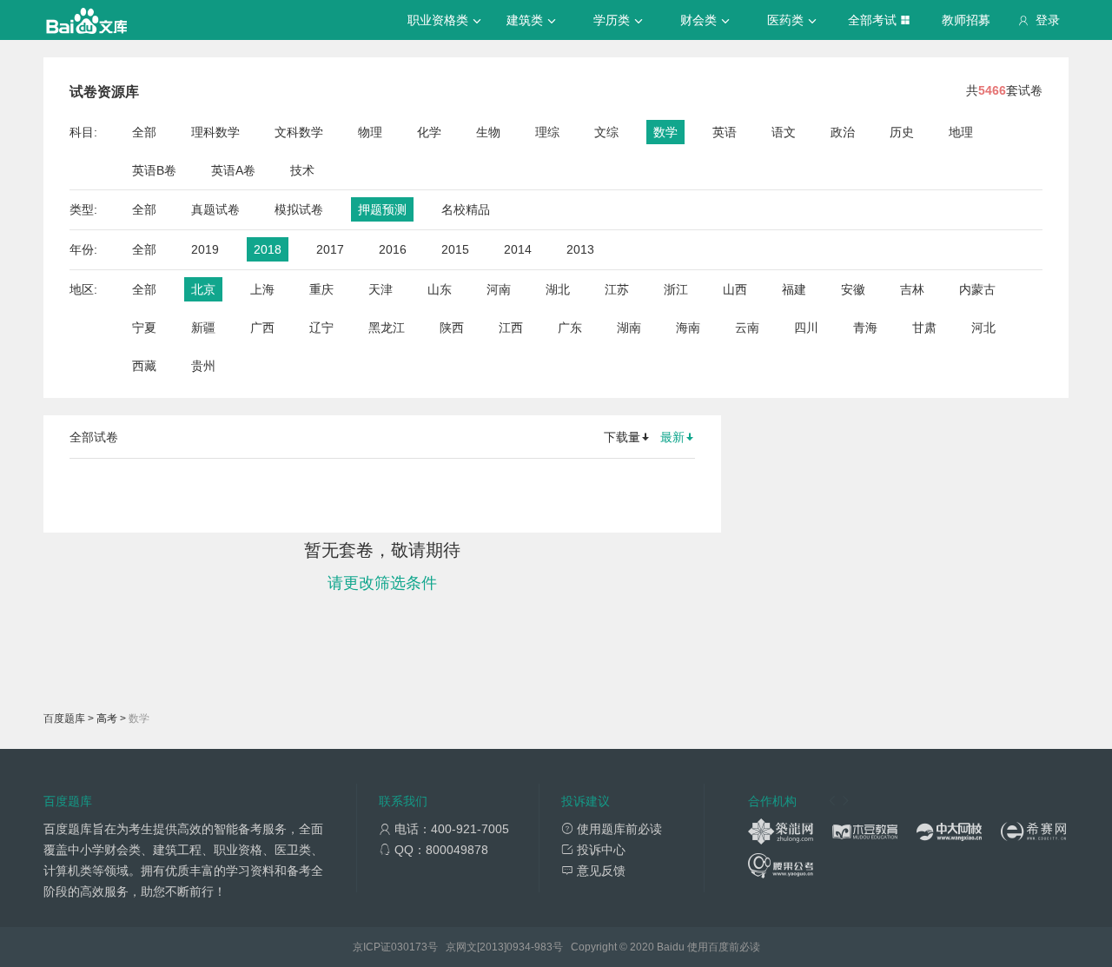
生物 (488, 132)
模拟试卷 (299, 209)
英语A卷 (233, 170)
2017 (330, 249)
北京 (203, 289)
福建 (794, 289)
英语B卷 (154, 170)
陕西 (452, 327)
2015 (455, 249)
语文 (783, 132)
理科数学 (215, 132)
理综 (547, 132)
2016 (393, 249)
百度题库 (64, 718)
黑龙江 (386, 327)
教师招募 (966, 20)
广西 (262, 327)
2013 (580, 249)
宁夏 (144, 327)
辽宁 (321, 327)
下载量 (622, 437)
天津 (380, 289)
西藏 (144, 366)
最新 (672, 437)
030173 (409, 947)
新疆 (203, 327)
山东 (439, 289)
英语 (724, 132)
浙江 (676, 289)
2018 (267, 249)
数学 (665, 132)
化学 (429, 132)
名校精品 (465, 209)
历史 (902, 132)
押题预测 (382, 209)
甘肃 (924, 327)
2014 (518, 249)
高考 (106, 718)
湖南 (629, 327)
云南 (747, 327)
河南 (498, 289)
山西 (735, 289)
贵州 (203, 366)
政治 (843, 132)
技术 (302, 170)
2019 (205, 249)
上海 (262, 289)
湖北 (558, 289)
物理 (370, 132)
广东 (570, 327)
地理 (961, 132)
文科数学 (299, 132)
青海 (865, 327)
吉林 (912, 289)
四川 (806, 327)
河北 (983, 327)
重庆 (321, 289)
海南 (688, 327)
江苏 (617, 289)
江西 (511, 327)
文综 (606, 132)
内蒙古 (977, 289)
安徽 (853, 289)
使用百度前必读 (723, 947)
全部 (144, 132)
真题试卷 (215, 209)
